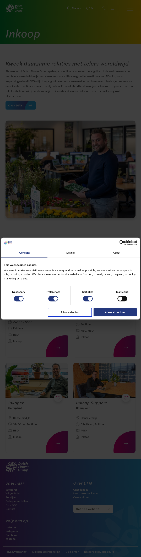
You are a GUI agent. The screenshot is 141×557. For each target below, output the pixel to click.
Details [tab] (70, 252)
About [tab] (116, 252)
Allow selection (70, 312)
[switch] (53, 298)
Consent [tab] (24, 252)
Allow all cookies (115, 312)
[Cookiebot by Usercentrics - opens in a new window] (122, 242)
